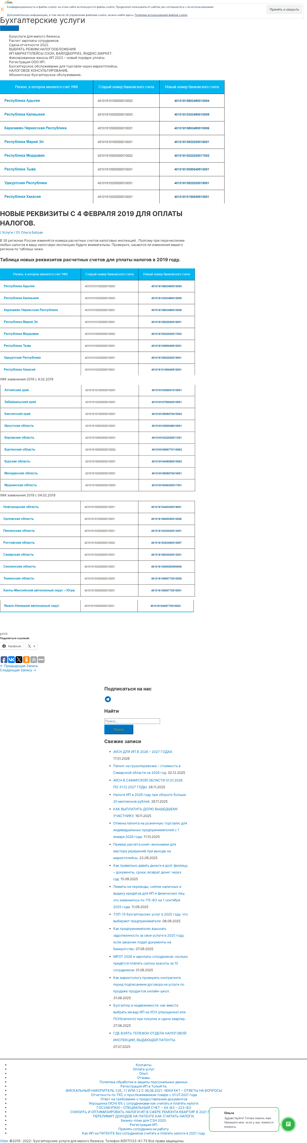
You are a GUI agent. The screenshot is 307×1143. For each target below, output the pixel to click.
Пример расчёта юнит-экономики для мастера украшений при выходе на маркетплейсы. (144, 851)
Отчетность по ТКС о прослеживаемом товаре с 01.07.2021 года (144, 1095)
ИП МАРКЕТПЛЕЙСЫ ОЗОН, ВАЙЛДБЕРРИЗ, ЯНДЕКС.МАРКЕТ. (60, 53)
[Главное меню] (9, 28)
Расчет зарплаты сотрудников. (34, 40)
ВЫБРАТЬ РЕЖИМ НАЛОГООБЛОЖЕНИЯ (42, 49)
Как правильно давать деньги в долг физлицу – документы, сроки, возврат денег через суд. (150, 872)
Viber (4, 1141)
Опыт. (144, 1073)
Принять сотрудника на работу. (143, 1129)
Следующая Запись (18, 670)
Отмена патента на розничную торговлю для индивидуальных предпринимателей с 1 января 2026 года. (150, 830)
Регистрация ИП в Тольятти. (143, 1086)
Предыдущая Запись (19, 666)
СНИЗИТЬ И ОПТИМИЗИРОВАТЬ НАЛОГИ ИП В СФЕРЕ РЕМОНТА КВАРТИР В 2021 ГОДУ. (143, 1112)
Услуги (7, 232)
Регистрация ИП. (144, 1125)
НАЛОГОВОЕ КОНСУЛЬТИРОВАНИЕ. (39, 70)
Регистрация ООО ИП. (27, 62)
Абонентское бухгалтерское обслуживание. (45, 75)
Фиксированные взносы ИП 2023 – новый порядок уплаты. (57, 58)
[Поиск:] (132, 721)
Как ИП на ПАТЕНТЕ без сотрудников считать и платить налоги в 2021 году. (144, 1133)
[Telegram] (107, 699)
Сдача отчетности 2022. (29, 45)
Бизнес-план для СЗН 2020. (144, 1120)
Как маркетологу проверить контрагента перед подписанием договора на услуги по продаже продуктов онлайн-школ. (148, 984)
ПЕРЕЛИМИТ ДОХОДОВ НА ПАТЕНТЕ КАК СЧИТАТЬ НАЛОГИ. (144, 1116)
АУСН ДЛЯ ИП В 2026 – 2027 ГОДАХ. (143, 752)
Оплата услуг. (144, 1069)
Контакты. (144, 1065)
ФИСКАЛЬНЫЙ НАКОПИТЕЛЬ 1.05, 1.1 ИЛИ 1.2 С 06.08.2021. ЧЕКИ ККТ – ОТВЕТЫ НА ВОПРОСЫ (144, 1090)
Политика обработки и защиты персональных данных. (144, 1082)
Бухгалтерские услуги (42, 20)
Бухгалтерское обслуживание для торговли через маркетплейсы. (63, 66)
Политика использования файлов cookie (161, 15)
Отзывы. (144, 1078)
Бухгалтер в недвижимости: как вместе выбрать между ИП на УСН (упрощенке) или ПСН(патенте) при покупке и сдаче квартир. (149, 1012)
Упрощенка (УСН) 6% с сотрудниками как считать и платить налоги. (144, 1103)
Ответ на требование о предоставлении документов (143, 1099)
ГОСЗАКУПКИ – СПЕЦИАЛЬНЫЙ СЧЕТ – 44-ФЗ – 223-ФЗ (144, 1107)
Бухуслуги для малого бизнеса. (34, 36)
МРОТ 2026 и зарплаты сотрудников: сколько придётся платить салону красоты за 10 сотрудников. (150, 963)
